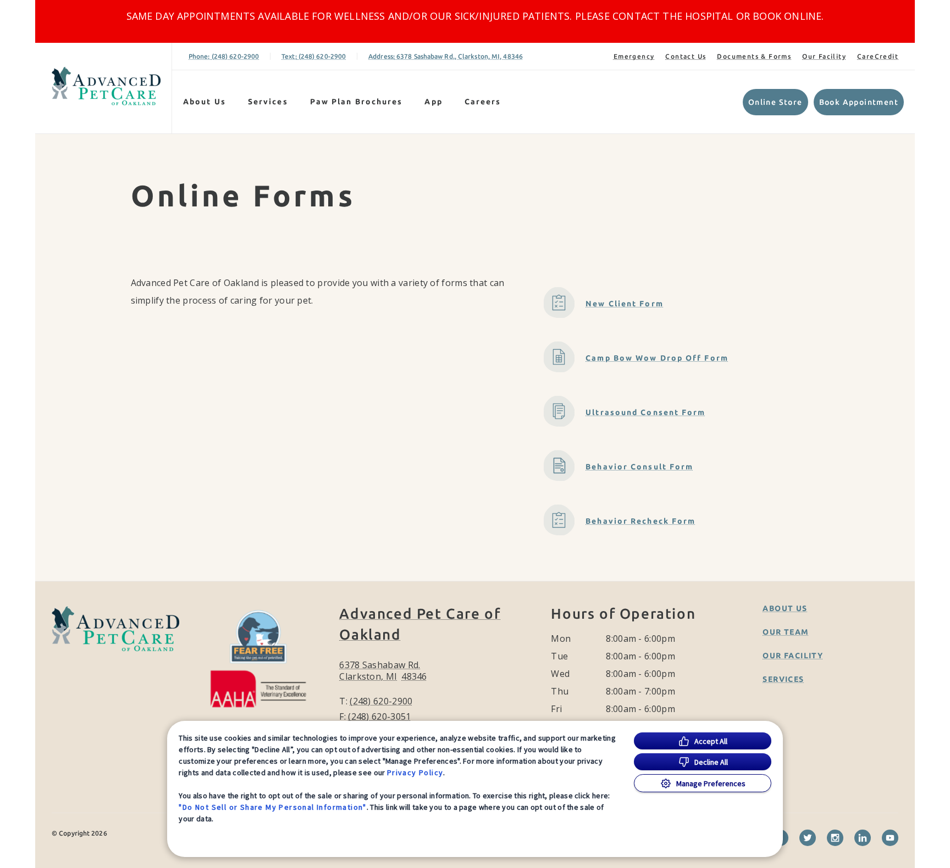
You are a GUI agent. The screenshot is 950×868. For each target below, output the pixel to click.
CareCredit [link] (877, 56)
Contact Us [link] (685, 56)
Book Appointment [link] (858, 102)
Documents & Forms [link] (754, 56)
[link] (106, 86)
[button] (263, 656)
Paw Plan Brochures (356, 101)
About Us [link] (785, 608)
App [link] (433, 101)
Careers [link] (483, 101)
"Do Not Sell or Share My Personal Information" (272, 807)
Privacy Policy (415, 772)
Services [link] (268, 101)
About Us (204, 101)
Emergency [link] (634, 56)
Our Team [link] (786, 632)
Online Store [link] (775, 102)
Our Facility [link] (824, 56)
